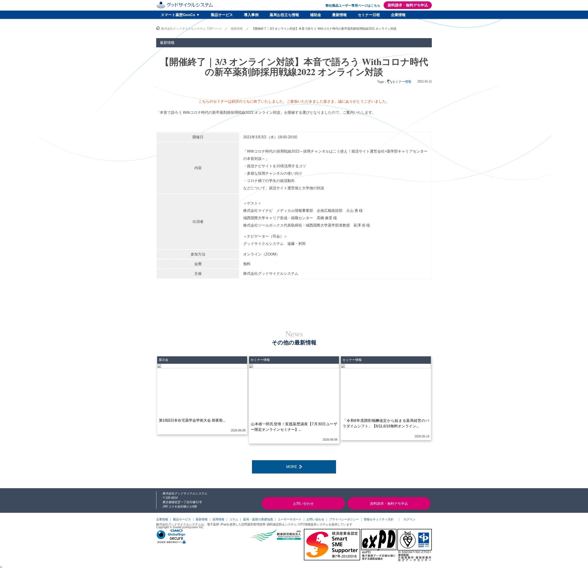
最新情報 (339, 15)
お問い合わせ (315, 519)
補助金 (315, 15)
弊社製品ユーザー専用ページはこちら (353, 5)
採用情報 (218, 519)
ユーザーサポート (290, 519)
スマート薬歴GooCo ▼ (180, 15)
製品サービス (222, 15)
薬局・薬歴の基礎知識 (258, 519)
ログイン (410, 519)
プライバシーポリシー (344, 519)
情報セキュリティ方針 (379, 519)
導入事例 (251, 15)
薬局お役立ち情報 (284, 15)
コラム (233, 519)
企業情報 (398, 15)
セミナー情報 (401, 81)
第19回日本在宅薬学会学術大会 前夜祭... (192, 420)
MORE (291, 467)
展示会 (163, 360)
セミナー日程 (369, 15)
